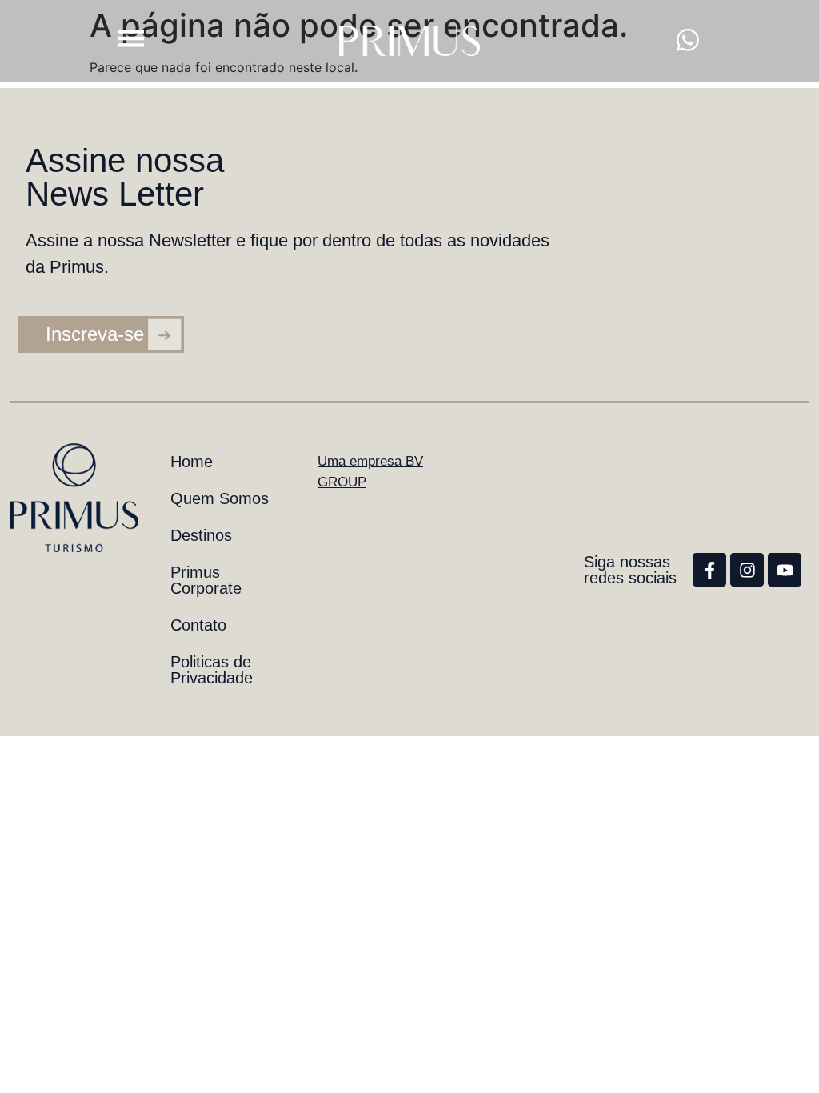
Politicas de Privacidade (211, 670)
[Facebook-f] (709, 570)
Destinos (201, 535)
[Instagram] (747, 570)
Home (191, 461)
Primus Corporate (206, 580)
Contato (198, 625)
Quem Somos (219, 498)
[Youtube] (784, 570)
